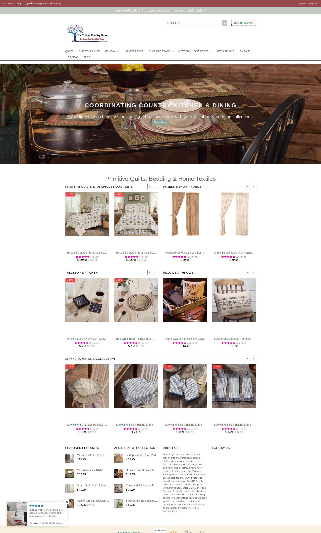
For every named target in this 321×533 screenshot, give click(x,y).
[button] (66, 501)
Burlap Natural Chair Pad (141, 460)
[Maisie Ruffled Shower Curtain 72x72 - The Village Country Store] (69, 463)
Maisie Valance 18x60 (90, 475)
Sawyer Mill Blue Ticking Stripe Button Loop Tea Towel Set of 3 (251, 429)
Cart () (243, 23)
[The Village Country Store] (87, 32)
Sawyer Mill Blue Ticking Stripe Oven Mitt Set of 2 (194, 429)
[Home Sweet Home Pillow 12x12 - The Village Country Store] (118, 478)
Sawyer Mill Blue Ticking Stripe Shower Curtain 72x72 (158, 505)
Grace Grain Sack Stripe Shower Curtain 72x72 (105, 490)
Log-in (301, 3)
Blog (87, 57)
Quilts (69, 51)
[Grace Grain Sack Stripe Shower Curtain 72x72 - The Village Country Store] (69, 493)
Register (313, 3)
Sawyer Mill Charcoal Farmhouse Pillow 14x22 (242, 342)
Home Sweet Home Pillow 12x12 (185, 342)
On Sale (245, 51)
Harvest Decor (134, 51)
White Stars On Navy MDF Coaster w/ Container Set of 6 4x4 (103, 342)
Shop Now (160, 122)
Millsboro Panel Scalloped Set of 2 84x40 (189, 254)
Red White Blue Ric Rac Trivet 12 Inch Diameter (144, 342)
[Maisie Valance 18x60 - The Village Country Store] (69, 478)
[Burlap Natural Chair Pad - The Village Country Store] (118, 463)
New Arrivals (225, 51)
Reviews (73, 57)
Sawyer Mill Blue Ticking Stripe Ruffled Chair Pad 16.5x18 (150, 429)
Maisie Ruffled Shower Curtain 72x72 (99, 460)
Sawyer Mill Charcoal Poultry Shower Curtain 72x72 (157, 490)
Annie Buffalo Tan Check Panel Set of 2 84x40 (241, 254)
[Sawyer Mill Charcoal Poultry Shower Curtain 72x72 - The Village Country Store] (118, 493)
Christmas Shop (89, 51)
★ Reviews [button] (160, 530)
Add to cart (87, 248)
